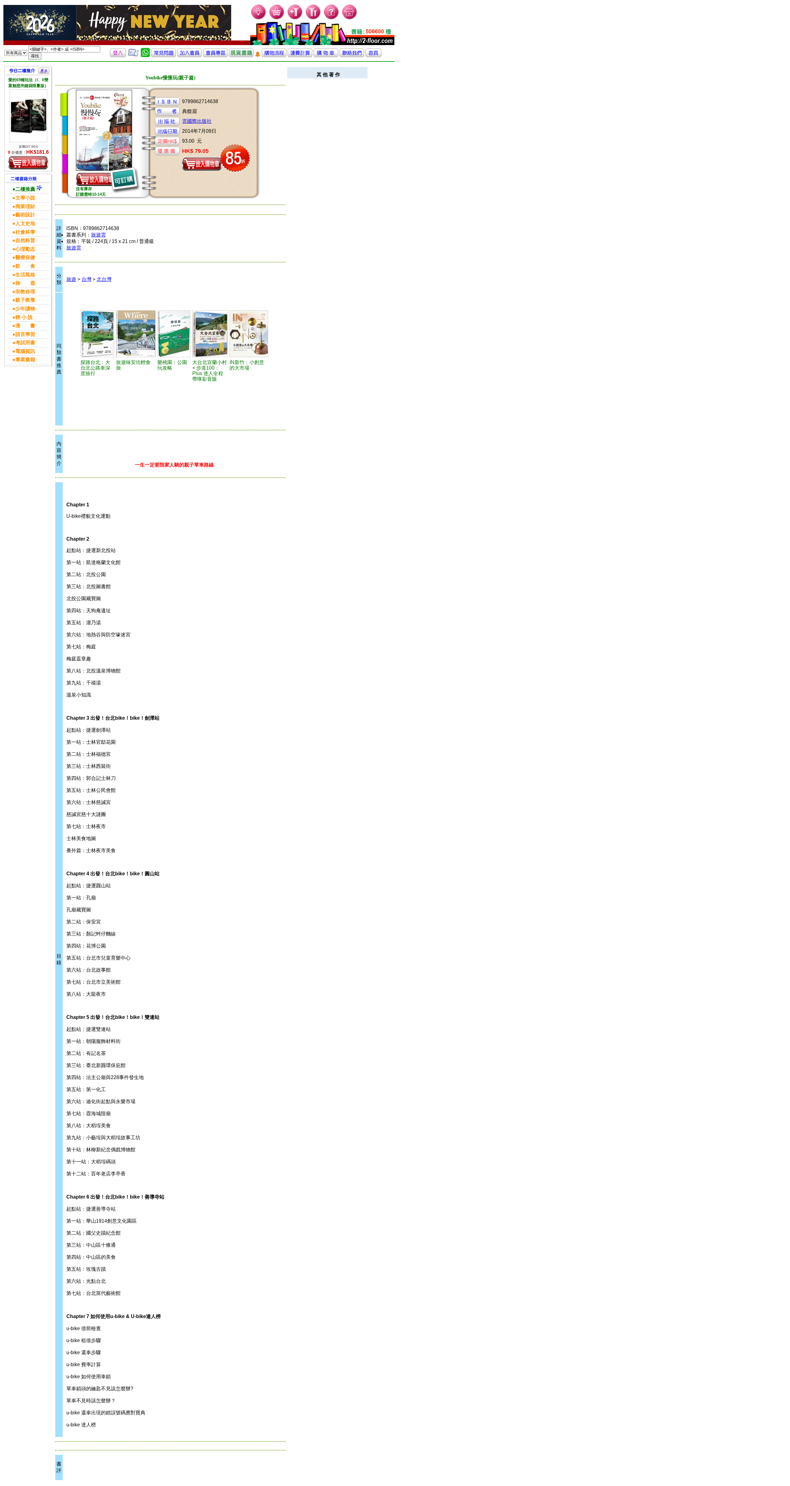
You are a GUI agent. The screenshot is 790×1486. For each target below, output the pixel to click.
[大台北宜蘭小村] (210, 333)
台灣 (86, 279)
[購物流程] (274, 55)
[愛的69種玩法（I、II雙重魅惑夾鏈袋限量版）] (28, 115)
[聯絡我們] (351, 55)
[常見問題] (331, 18)
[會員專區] (215, 55)
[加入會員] (295, 18)
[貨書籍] (241, 55)
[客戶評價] (133, 55)
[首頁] (349, 18)
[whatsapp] (145, 55)
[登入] (118, 55)
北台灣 (104, 279)
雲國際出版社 (197, 121)
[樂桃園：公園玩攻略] (173, 333)
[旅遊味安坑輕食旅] (135, 333)
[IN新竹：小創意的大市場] (249, 333)
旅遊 (71, 279)
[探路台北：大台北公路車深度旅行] (97, 333)
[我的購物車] (276, 18)
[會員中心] (313, 18)
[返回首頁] (373, 55)
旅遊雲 (98, 234)
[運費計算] (300, 55)
